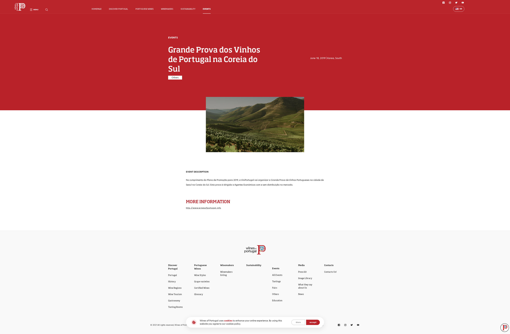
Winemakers (167, 9)
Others (275, 294)
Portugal (172, 275)
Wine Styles (200, 275)
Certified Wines (201, 288)
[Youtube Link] (462, 2)
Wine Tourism (175, 294)
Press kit (302, 272)
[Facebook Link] (443, 2)
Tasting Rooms (175, 307)
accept (313, 322)
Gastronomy (174, 300)
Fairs (274, 287)
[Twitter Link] (456, 2)
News (301, 294)
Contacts (328, 265)
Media (301, 265)
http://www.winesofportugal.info (203, 208)
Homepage (96, 9)
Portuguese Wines (144, 9)
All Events (277, 275)
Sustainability (188, 9)
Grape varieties (202, 281)
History (172, 281)
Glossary (198, 294)
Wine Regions (175, 288)
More (298, 322)
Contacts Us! (330, 272)
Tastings (276, 281)
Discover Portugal (118, 9)
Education (277, 300)
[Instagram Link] (450, 2)
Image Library (305, 278)
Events (207, 9)
